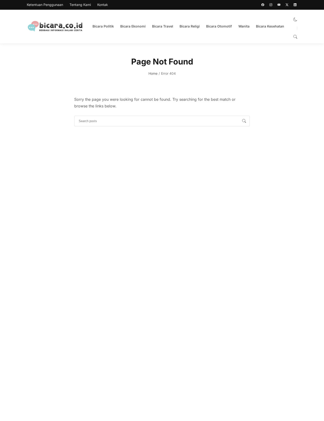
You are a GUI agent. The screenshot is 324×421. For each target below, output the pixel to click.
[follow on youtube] (279, 5)
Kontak (102, 5)
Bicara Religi (190, 26)
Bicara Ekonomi (133, 26)
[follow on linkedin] (295, 5)
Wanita (244, 26)
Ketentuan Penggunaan (45, 5)
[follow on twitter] (287, 5)
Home (152, 73)
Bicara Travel (162, 26)
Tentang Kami (80, 5)
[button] (295, 19)
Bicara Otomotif (219, 26)
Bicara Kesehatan (270, 26)
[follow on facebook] (263, 5)
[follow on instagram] (271, 5)
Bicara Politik (103, 26)
